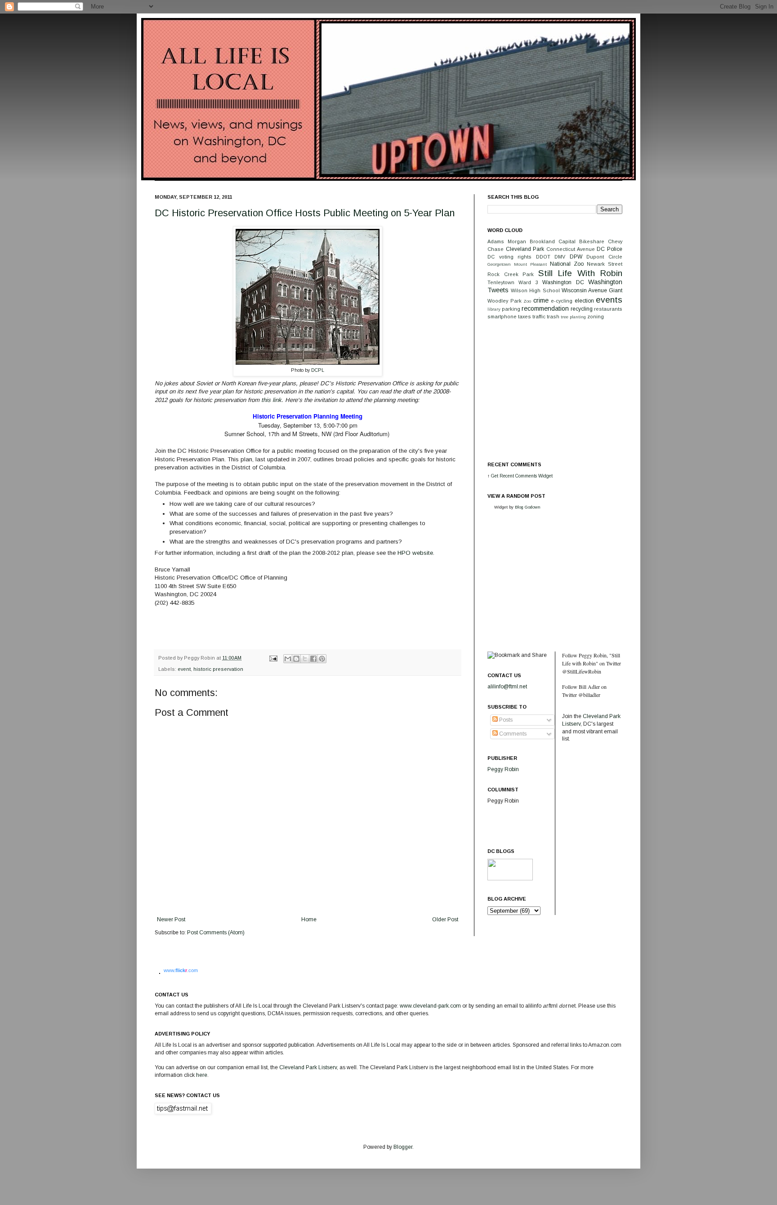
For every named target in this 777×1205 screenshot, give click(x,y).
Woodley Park (504, 300)
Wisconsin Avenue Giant (592, 290)
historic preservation (218, 669)
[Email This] (287, 658)
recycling (582, 309)
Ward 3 (528, 282)
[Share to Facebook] (313, 658)
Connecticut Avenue (570, 249)
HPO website (415, 552)
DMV (559, 256)
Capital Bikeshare (581, 241)
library (493, 309)
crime (541, 300)
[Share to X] (304, 658)
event (184, 669)
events (609, 299)
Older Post (445, 919)
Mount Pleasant (530, 264)
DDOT (543, 256)
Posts (505, 720)
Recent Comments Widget (526, 475)
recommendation (545, 308)
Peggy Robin (503, 769)
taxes (524, 316)
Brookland (542, 241)
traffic (538, 316)
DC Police (609, 249)
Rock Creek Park (510, 274)
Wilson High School (535, 290)
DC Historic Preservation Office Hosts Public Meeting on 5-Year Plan (305, 213)
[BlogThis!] (296, 658)
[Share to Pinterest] (321, 658)
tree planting (573, 316)
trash (553, 316)
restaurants (608, 309)
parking (511, 309)
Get (495, 475)
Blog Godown (527, 506)
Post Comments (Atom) (216, 932)
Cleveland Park (525, 249)
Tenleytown (500, 282)
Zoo (527, 301)
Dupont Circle (604, 256)
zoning (595, 316)
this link (270, 400)
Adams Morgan (506, 241)
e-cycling (561, 300)
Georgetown (499, 264)
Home (309, 919)
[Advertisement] (554, 390)
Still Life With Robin (580, 273)
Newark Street (604, 264)
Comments (512, 734)
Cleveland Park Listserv (307, 1067)
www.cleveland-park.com (430, 1006)
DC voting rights (509, 256)
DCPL (317, 370)
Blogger (402, 1147)
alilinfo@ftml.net (507, 686)
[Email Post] (273, 658)
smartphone (502, 316)
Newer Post (171, 919)
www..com (181, 970)
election (584, 301)
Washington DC (563, 282)
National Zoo (567, 264)
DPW (576, 257)
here (201, 1075)
